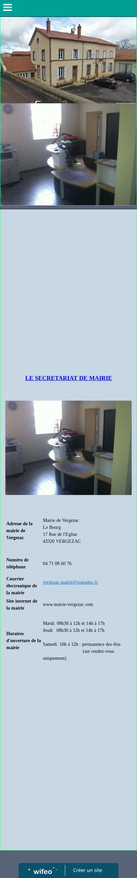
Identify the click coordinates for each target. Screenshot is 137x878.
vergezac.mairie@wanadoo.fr (70, 582)
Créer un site (87, 870)
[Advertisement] (68, 281)
